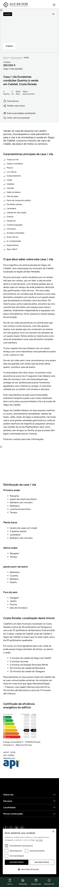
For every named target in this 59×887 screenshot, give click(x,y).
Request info (49, 884)
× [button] (53, 832)
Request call (36, 884)
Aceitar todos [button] (16, 862)
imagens (9, 46)
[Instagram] (16, 828)
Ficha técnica (13, 101)
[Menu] (54, 4)
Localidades (9, 807)
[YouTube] (22, 828)
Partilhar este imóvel (16, 105)
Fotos (29, 466)
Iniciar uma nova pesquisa (18, 118)
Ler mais (39, 840)
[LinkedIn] (11, 828)
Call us (9, 884)
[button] (29, 869)
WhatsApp (23, 884)
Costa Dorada (15, 58)
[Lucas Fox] (15, 4)
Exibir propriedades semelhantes (21, 113)
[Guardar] (53, 14)
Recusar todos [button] (42, 862)
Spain (5, 58)
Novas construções (13, 813)
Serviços (7, 801)
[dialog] (29, 851)
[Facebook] (5, 828)
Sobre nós (8, 794)
